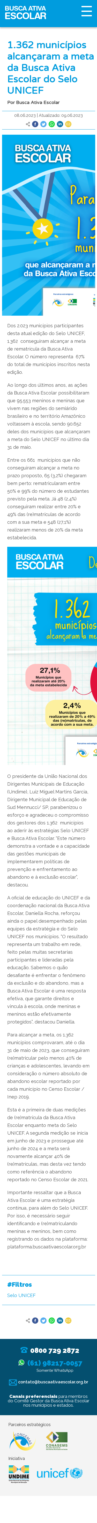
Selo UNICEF (21, 1295)
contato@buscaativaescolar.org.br (52, 1382)
